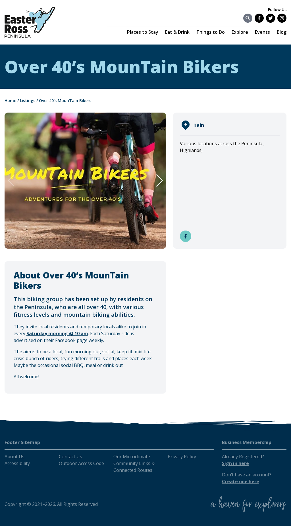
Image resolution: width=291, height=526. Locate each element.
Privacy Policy (182, 456)
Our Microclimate (131, 456)
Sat (30, 333)
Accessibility (17, 463)
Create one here (240, 481)
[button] (159, 180)
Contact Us (70, 456)
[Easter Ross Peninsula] (30, 22)
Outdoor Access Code (81, 463)
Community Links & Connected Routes (134, 466)
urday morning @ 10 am (61, 333)
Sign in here (235, 463)
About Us (14, 456)
